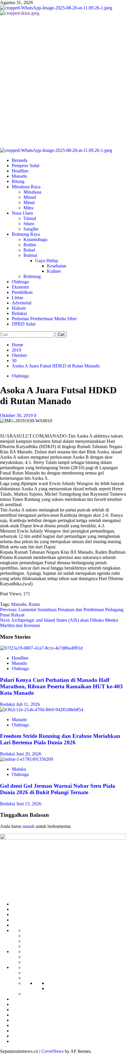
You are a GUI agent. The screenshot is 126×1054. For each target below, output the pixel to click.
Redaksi (19, 313)
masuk (29, 826)
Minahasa (32, 191)
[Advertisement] (63, 82)
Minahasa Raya (26, 186)
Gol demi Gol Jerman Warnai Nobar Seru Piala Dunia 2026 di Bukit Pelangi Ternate (57, 789)
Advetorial (21, 302)
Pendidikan (22, 292)
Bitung (18, 181)
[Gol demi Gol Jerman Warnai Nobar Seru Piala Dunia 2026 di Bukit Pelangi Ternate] (26, 759)
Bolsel (29, 250)
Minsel (29, 197)
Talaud (29, 218)
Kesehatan (56, 265)
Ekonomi (20, 286)
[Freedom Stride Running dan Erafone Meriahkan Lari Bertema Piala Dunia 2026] (41, 709)
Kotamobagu (35, 239)
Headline (20, 170)
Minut (29, 202)
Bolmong (32, 276)
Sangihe (30, 228)
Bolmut (30, 255)
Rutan (34, 604)
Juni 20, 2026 (28, 753)
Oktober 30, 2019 (17, 415)
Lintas (17, 297)
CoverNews (52, 1051)
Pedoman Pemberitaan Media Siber (44, 318)
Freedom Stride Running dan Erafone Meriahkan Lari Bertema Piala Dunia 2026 (60, 739)
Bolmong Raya (26, 234)
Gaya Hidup (46, 260)
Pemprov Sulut (25, 165)
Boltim (29, 244)
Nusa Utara (22, 213)
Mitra (28, 207)
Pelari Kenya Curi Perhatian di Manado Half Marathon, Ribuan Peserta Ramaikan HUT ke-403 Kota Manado (61, 686)
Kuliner (54, 271)
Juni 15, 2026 (28, 803)
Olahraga (20, 281)
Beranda (19, 160)
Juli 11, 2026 (28, 704)
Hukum (19, 308)
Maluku (19, 769)
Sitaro (28, 223)
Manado (19, 176)
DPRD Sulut (23, 323)
